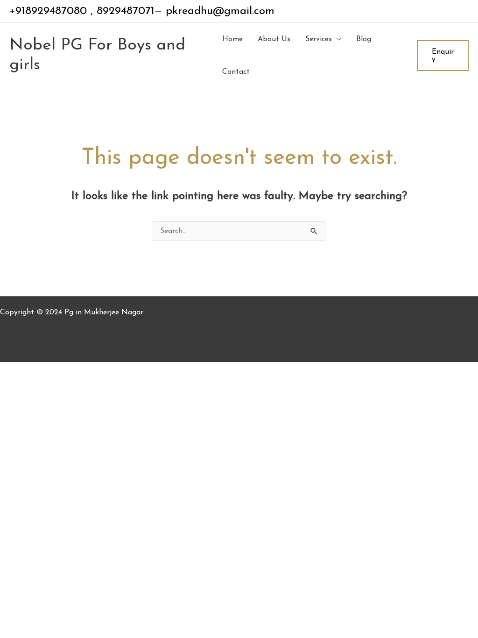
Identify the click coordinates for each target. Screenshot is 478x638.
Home (232, 39)
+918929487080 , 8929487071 (82, 11)
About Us (274, 39)
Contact (236, 72)
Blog (363, 39)
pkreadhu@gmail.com (218, 11)
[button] (443, 55)
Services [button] (318, 39)
